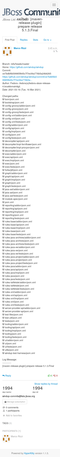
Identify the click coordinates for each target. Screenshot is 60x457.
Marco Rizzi (20, 48)
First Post (10, 39)
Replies (24, 39)
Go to (47, 39)
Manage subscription (16, 401)
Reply (8, 375)
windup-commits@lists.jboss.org (18, 396)
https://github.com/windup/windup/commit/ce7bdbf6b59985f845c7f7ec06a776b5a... (29, 78)
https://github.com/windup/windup (27, 67)
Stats (35, 39)
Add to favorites (14, 415)
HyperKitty (29, 453)
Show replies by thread (46, 383)
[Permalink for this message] (57, 51)
